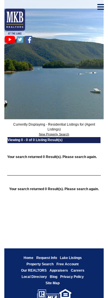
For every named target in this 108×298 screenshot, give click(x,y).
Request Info (46, 258)
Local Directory (34, 277)
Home (28, 258)
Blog (53, 277)
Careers (77, 270)
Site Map (53, 283)
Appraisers (59, 270)
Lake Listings (71, 258)
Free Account (67, 264)
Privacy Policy (72, 277)
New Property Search (54, 134)
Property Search (40, 264)
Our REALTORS (34, 270)
